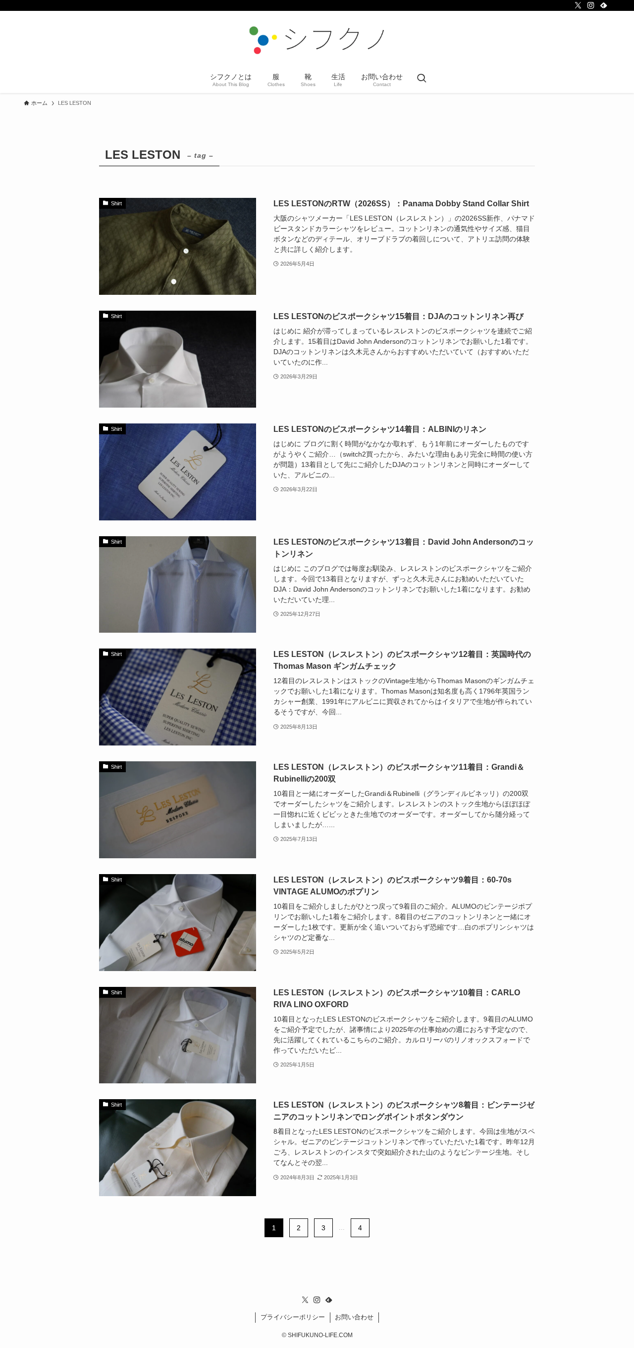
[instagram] (590, 5)
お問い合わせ (354, 1317)
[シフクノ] (317, 40)
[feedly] (603, 5)
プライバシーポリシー (293, 1317)
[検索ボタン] (421, 79)
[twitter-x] (578, 5)
